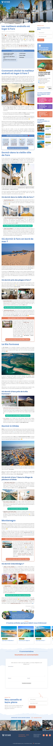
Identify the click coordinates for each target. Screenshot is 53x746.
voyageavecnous (37, 717)
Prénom (10, 678)
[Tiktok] (50, 735)
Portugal (10, 20)
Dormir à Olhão (22, 55)
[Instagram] (47, 735)
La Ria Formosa (22, 53)
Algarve (15, 20)
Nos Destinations (3, 20)
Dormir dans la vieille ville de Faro (8, 57)
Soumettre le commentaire (26, 683)
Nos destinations (22, 734)
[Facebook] (44, 735)
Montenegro (21, 57)
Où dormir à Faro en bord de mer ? (9, 60)
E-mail (28, 678)
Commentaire (11, 666)
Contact (27, 734)
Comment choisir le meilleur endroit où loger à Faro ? (8, 54)
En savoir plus (42, 55)
